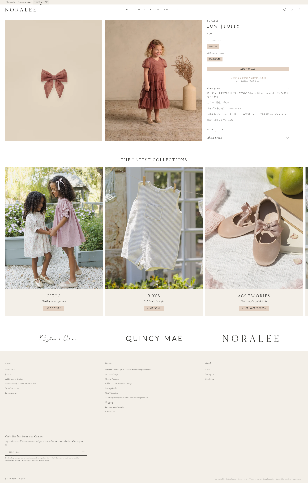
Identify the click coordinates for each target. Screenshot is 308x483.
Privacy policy (243, 479)
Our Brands (10, 370)
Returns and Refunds (114, 407)
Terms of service (255, 479)
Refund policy (231, 479)
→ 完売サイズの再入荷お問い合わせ (248, 78)
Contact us (110, 411)
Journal (8, 374)
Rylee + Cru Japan (18, 479)
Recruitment (11, 393)
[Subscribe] (83, 452)
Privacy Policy (31, 460)
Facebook (209, 379)
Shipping (109, 402)
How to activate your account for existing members (128, 370)
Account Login (111, 374)
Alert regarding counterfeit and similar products (126, 398)
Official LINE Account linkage (118, 384)
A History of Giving (14, 379)
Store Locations (12, 388)
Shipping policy (268, 479)
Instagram (209, 374)
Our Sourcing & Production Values (20, 384)
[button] (140, 10)
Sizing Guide (215, 129)
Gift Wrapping (111, 393)
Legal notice (297, 479)
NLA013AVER (214, 59)
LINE (207, 370)
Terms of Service (43, 460)
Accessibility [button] (220, 479)
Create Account (112, 379)
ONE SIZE (213, 46)
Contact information (283, 479)
